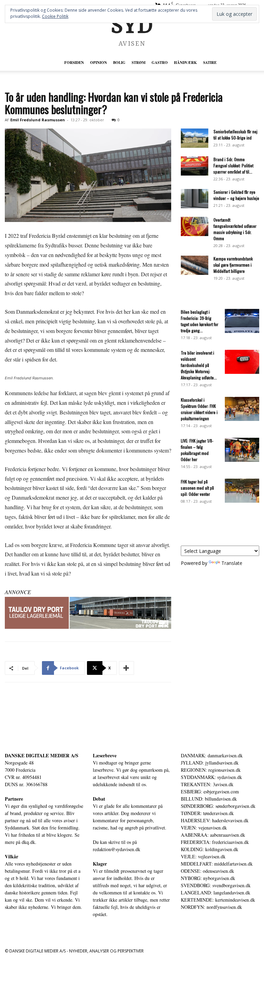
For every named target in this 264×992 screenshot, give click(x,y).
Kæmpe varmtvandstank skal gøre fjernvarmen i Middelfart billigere (233, 265)
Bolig (119, 62)
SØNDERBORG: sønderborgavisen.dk (218, 806)
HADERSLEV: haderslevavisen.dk (215, 820)
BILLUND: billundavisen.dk (209, 798)
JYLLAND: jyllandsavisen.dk (210, 762)
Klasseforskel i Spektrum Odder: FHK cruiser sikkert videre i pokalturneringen (199, 409)
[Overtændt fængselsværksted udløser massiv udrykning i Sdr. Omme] (194, 226)
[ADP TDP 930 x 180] (88, 613)
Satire (210, 62)
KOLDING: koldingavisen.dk (209, 849)
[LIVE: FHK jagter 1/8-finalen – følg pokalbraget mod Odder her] (242, 450)
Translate (231, 563)
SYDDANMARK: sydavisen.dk (211, 777)
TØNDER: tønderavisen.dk (207, 813)
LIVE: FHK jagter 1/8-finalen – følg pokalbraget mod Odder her (197, 450)
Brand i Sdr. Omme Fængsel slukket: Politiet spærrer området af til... (233, 165)
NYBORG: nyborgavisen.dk (208, 878)
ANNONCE (18, 591)
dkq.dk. (29, 842)
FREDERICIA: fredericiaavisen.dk (215, 842)
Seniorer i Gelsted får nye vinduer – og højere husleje (236, 195)
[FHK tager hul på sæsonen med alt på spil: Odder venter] (242, 491)
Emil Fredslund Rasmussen (37, 119)
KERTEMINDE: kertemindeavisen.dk (218, 899)
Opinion (98, 62)
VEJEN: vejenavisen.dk (204, 827)
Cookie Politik (55, 16)
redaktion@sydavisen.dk (116, 849)
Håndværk (185, 62)
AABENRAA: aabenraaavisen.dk (213, 835)
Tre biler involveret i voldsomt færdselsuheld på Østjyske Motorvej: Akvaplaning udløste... (199, 365)
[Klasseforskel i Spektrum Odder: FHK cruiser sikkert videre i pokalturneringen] (242, 409)
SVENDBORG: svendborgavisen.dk (216, 885)
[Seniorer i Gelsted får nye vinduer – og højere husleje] (194, 198)
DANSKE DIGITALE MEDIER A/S (41, 755)
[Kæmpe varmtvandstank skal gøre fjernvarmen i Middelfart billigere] (194, 265)
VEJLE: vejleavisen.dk (203, 856)
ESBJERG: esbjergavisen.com (210, 791)
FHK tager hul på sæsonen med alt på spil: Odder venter (197, 488)
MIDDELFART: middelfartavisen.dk (217, 863)
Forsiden (74, 62)
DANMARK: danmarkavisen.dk (212, 755)
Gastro (160, 62)
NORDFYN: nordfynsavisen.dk (211, 907)
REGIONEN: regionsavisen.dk (211, 770)
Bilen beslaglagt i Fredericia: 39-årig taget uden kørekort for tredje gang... (199, 321)
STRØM (138, 62)
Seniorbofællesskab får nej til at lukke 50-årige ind (235, 135)
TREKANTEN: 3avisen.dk (207, 784)
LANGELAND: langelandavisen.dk (215, 892)
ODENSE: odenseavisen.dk (207, 871)
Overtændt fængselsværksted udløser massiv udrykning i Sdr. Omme (234, 229)
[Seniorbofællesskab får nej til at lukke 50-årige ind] (194, 138)
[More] (126, 668)
